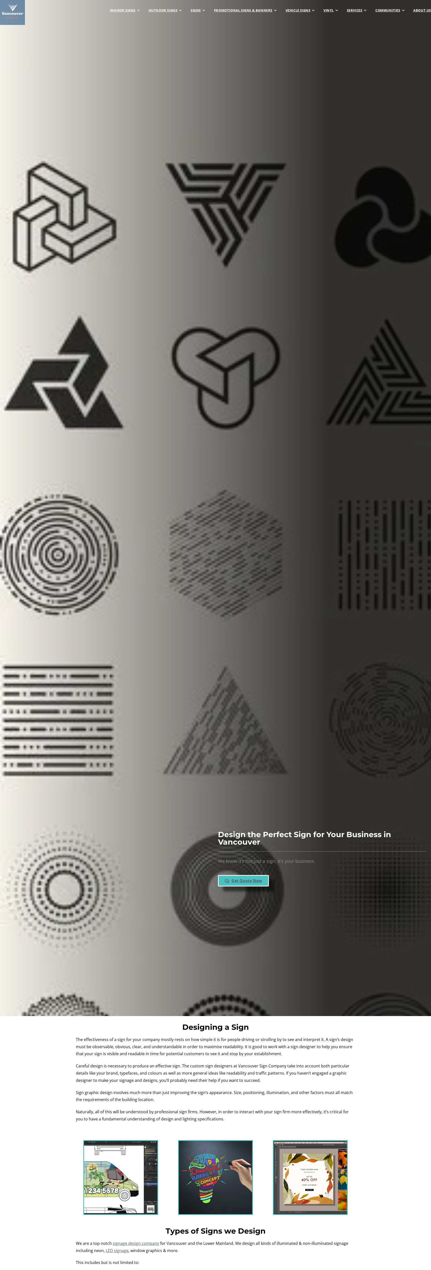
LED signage (117, 1250)
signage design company (136, 1243)
